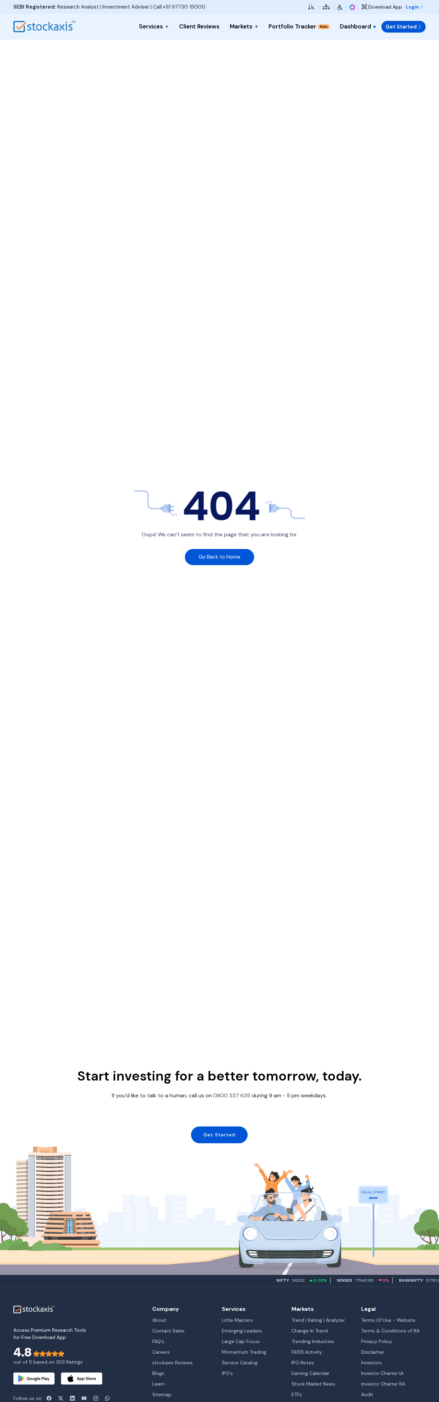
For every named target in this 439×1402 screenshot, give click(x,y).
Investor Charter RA (383, 1384)
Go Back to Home (219, 556)
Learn (158, 1384)
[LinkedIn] (72, 1398)
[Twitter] (61, 1398)
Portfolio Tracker (298, 26)
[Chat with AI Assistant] (352, 7)
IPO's (227, 1373)
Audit (367, 1394)
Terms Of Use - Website (388, 1320)
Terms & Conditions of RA (390, 1331)
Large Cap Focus (241, 1341)
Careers (161, 1352)
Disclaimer (372, 1352)
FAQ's (158, 1341)
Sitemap (161, 1394)
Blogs (158, 1373)
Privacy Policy (376, 1341)
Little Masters (237, 1320)
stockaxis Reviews (172, 1363)
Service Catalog (240, 1363)
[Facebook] (49, 1398)
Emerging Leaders (242, 1331)
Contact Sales (168, 1331)
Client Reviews (199, 26)
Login (413, 7)
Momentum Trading (244, 1352)
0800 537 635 (231, 1095)
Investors (371, 1363)
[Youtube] (84, 1398)
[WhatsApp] (107, 1398)
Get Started (401, 26)
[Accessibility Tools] (340, 7)
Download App (384, 7)
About (159, 1320)
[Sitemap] (326, 7)
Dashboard (355, 26)
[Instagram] (96, 1398)
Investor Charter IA (382, 1373)
